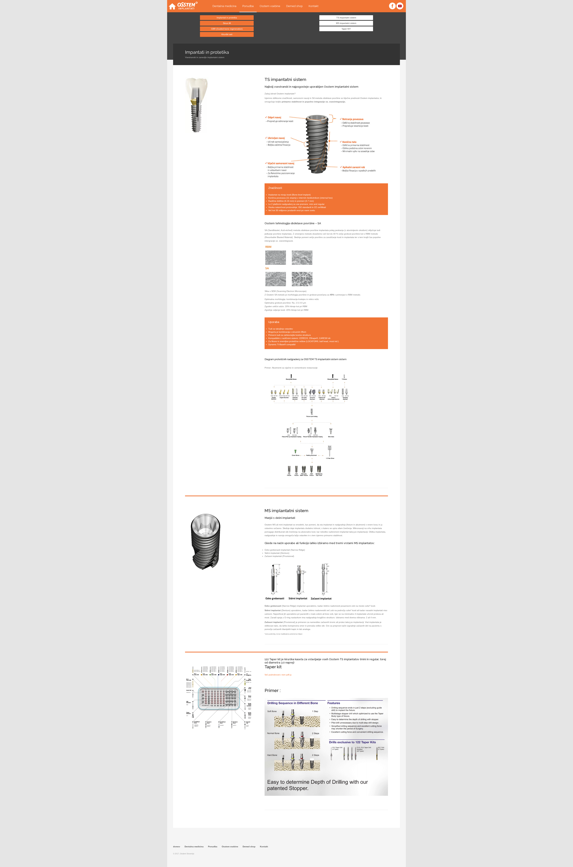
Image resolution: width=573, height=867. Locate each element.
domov (176, 846)
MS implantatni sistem (286, 510)
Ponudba (248, 6)
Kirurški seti (226, 34)
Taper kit (273, 666)
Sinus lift (227, 23)
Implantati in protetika (227, 17)
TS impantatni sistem (346, 17)
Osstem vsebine (270, 6)
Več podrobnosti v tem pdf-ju (278, 675)
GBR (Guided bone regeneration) (227, 29)
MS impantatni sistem (346, 23)
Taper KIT (346, 29)
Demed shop (294, 6)
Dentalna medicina (224, 6)
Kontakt (313, 6)
